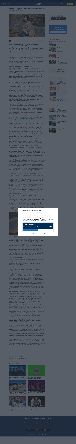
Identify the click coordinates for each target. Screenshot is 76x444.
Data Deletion (32, 233)
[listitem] (37, 224)
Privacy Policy (44, 233)
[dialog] (38, 222)
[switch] (50, 226)
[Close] (56, 210)
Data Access (38, 233)
